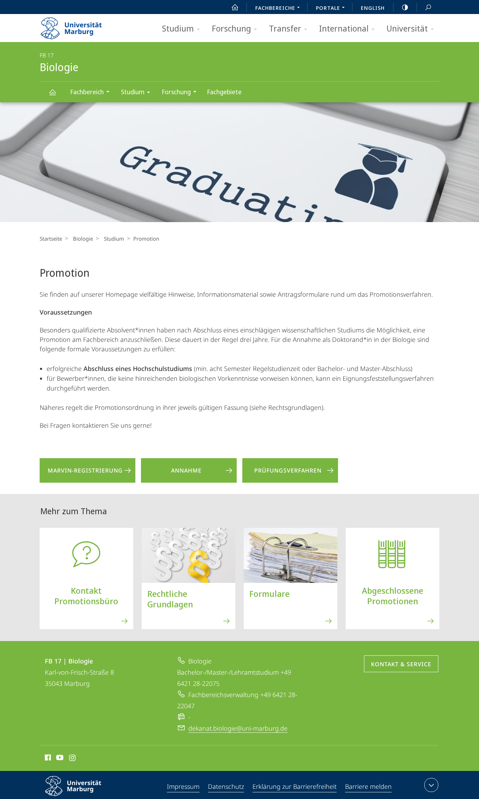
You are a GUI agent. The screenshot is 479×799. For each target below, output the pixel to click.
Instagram (72, 758)
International (344, 28)
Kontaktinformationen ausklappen (431, 785)
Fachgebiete (224, 92)
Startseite (51, 238)
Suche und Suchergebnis (428, 7)
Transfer (285, 28)
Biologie (52, 92)
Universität (407, 28)
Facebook (47, 758)
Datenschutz (226, 786)
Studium (178, 28)
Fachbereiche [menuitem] (275, 7)
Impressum (183, 786)
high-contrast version (405, 7)
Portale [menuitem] (328, 7)
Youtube (59, 758)
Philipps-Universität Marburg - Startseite (83, 26)
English (373, 7)
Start (235, 7)
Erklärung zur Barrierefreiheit (294, 786)
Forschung (231, 28)
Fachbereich (87, 92)
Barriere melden (368, 786)
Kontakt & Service (401, 664)
